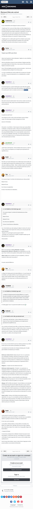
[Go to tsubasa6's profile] (3, 311)
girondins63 (18, 316)
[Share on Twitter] (2, 497)
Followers (15, 485)
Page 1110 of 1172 (16, 17)
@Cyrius (26, 89)
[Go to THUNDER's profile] (3, 286)
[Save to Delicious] (11, 497)
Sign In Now (16, 479)
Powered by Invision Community (16, 506)
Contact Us (20, 505)
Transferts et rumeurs (17, 14)
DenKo (3, 14)
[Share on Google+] (7, 497)
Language (12, 505)
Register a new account (16, 469)
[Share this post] (30, 22)
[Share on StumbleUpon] (16, 497)
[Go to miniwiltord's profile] (3, 82)
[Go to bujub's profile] (3, 157)
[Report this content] (28, 22)
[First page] (1, 17)
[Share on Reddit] (14, 497)
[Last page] (31, 17)
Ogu (17, 209)
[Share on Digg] (9, 497)
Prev (5, 451)
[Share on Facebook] (4, 497)
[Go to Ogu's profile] (3, 175)
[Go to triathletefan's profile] (3, 21)
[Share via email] (18, 497)
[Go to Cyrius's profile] (3, 48)
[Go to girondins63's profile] (3, 143)
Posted (10, 22)
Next (28, 451)
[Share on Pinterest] (21, 497)
